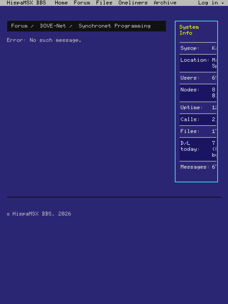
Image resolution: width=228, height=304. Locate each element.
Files (104, 3)
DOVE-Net (53, 26)
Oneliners (133, 3)
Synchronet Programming (115, 26)
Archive (165, 3)
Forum (82, 3)
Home (61, 3)
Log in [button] (210, 3)
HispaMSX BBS (26, 3)
